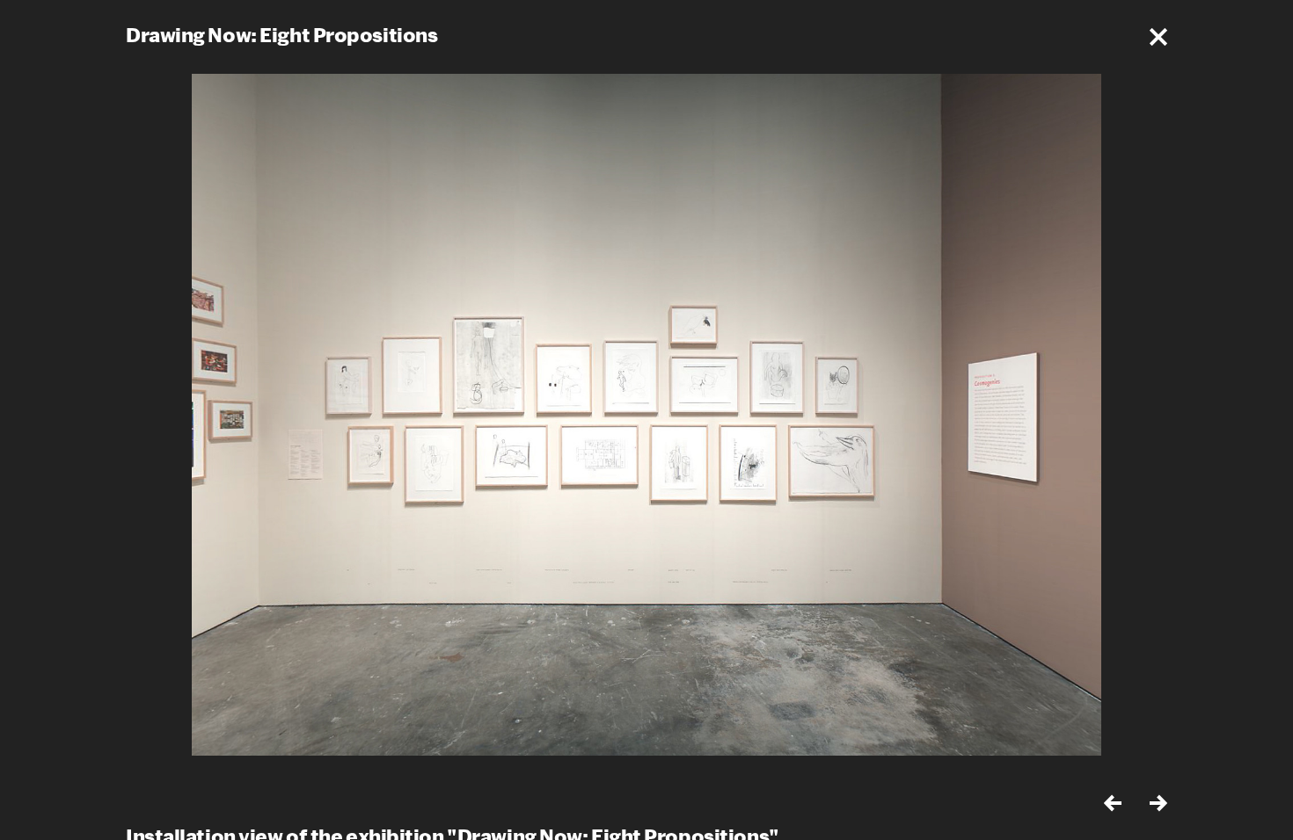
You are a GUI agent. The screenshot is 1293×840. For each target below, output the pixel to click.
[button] (1158, 37)
